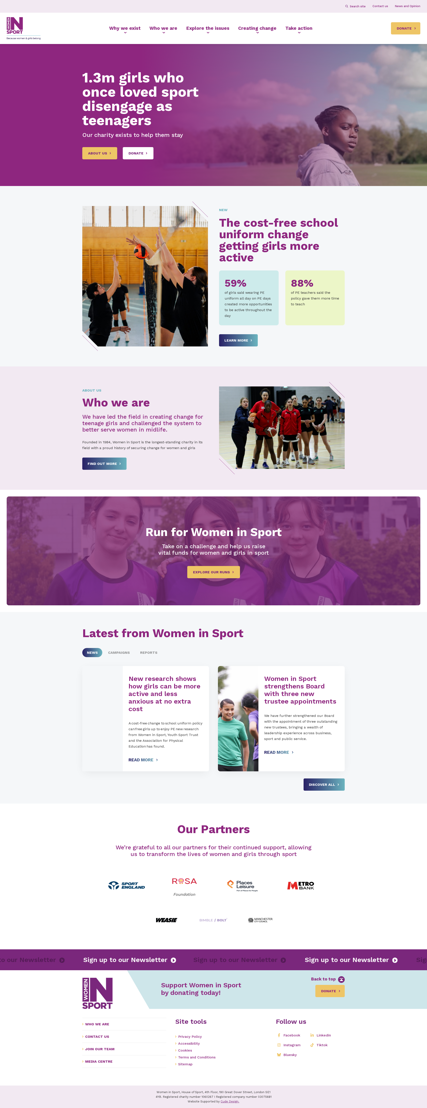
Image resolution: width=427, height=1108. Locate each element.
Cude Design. (230, 1101)
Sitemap (185, 1064)
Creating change (257, 28)
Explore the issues (207, 28)
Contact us (97, 1036)
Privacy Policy (190, 1036)
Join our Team (100, 1049)
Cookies (185, 1050)
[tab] (92, 652)
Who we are (163, 28)
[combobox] (357, 6)
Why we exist (125, 28)
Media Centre (99, 1061)
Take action (298, 28)
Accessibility (189, 1043)
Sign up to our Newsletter (76, 960)
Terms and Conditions (197, 1057)
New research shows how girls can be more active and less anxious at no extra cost (164, 694)
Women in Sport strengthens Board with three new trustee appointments (300, 690)
